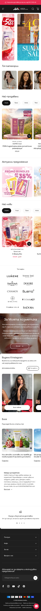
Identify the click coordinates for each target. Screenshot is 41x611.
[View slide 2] (19, 523)
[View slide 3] (21, 523)
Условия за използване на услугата (11, 605)
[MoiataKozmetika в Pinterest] (24, 586)
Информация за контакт (15, 607)
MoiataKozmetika (17, 249)
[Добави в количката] (29, 136)
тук (22, 424)
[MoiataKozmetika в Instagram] (8, 586)
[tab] (6, 102)
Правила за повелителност (29, 603)
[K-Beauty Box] (17, 231)
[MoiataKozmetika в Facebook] (3, 586)
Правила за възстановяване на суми (13, 603)
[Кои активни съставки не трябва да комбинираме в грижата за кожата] (17, 440)
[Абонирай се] (35, 578)
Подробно (5, 460)
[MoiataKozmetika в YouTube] (13, 586)
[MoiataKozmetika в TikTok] (19, 586)
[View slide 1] (17, 523)
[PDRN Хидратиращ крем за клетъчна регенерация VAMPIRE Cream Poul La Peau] (17, 124)
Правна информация (27, 607)
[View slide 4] (24, 523)
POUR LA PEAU (17, 141)
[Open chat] (36, 606)
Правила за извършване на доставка (29, 605)
